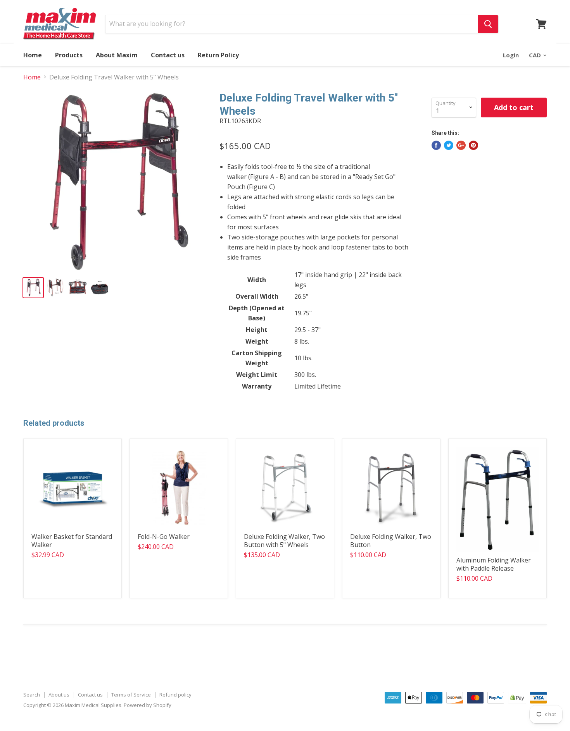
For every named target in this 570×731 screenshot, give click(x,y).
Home (32, 55)
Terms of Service (131, 694)
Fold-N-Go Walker (164, 536)
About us (58, 694)
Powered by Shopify (147, 705)
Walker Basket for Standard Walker (71, 540)
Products (69, 55)
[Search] (488, 24)
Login (511, 55)
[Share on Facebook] (436, 145)
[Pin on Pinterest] (473, 145)
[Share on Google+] (461, 145)
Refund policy (175, 694)
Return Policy (218, 55)
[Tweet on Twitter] (448, 145)
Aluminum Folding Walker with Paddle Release (493, 564)
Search (31, 694)
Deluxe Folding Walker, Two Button (390, 540)
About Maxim (117, 55)
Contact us (168, 55)
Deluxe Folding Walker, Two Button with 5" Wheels (284, 540)
